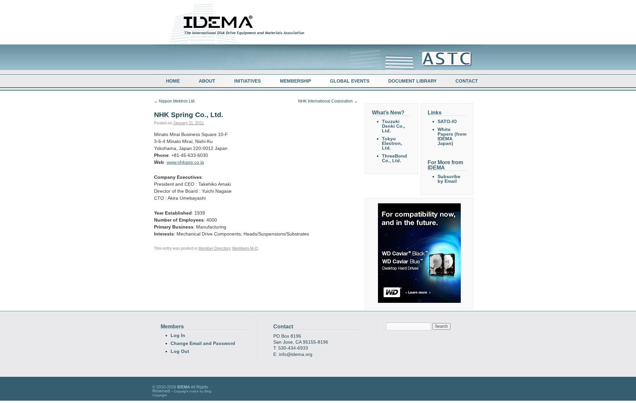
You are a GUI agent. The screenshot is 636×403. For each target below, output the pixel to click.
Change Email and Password (203, 343)
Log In (178, 335)
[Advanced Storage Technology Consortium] (443, 65)
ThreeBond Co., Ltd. (394, 158)
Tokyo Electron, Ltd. (392, 143)
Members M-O (245, 248)
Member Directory (214, 248)
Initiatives (247, 81)
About (207, 81)
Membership (295, 81)
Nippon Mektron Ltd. (174, 101)
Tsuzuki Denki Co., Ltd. (393, 126)
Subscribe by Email (449, 179)
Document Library (412, 81)
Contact (466, 81)
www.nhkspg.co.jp (185, 162)
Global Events (349, 81)
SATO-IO (447, 121)
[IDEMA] (242, 37)
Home (173, 81)
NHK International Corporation (328, 101)
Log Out (180, 351)
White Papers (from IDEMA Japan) (452, 136)
